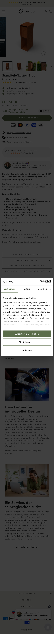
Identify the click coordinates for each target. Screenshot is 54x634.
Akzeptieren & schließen (27, 334)
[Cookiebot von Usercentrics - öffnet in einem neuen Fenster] (39, 281)
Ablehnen (27, 350)
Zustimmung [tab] (10, 289)
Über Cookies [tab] (44, 289)
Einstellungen (25, 342)
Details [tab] (27, 289)
